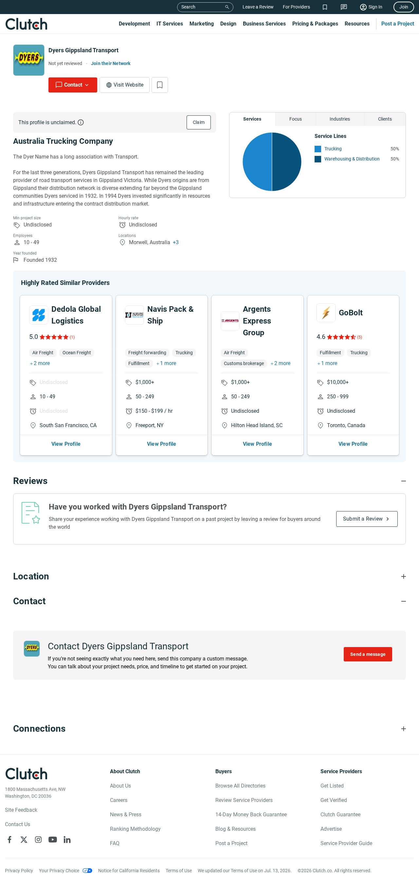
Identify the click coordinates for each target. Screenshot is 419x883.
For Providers (296, 6)
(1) (72, 337)
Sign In (375, 6)
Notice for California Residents (129, 870)
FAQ (114, 843)
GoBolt (351, 312)
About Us (120, 786)
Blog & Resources (235, 829)
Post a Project (397, 24)
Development (134, 24)
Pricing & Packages (315, 24)
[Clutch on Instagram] (38, 839)
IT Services (169, 24)
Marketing (202, 24)
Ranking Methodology (135, 829)
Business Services (264, 24)
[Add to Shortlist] (160, 84)
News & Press (125, 814)
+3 (176, 242)
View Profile (66, 444)
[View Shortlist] (325, 7)
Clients (385, 119)
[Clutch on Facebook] (9, 839)
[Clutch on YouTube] (52, 839)
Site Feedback (21, 810)
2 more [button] (42, 363)
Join (403, 6)
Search (188, 6)
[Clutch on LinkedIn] (67, 839)
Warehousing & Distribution (352, 158)
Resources (357, 24)
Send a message (368, 654)
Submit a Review (363, 519)
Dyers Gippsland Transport (83, 50)
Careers (118, 800)
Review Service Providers (244, 800)
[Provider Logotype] (29, 60)
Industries (340, 119)
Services (252, 119)
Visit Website (128, 85)
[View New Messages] (344, 7)
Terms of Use (179, 870)
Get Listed (332, 786)
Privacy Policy (19, 870)
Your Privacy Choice (59, 870)
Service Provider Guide (346, 843)
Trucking (333, 148)
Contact (73, 85)
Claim (199, 122)
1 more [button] (168, 363)
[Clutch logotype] (26, 24)
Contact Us (17, 824)
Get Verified (333, 800)
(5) (359, 337)
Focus (295, 119)
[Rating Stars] (53, 337)
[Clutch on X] (23, 839)
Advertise (331, 829)
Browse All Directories (240, 786)
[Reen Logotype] (38, 315)
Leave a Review (258, 6)
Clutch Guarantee (340, 814)
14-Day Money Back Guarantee (251, 814)
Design (228, 24)
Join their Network (111, 63)
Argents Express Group (257, 321)
